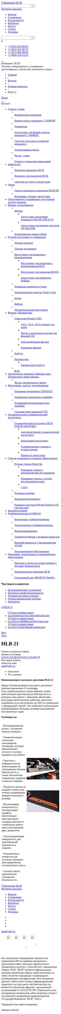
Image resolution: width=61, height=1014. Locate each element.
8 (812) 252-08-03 (10, 657)
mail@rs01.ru (8, 666)
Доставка (13, 32)
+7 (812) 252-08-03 (18, 46)
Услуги (12, 26)
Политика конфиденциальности (25, 593)
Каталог (12, 14)
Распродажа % (16, 20)
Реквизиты (14, 601)
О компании (14, 17)
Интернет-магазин (11, 9)
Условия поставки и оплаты (23, 595)
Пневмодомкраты (17, 86)
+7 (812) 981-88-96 (18, 52)
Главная (12, 74)
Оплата (31, 947)
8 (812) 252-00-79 (30, 657)
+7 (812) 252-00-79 (18, 49)
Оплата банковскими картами (24, 598)
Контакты (13, 23)
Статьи (12, 29)
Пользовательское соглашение (24, 590)
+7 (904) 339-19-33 (18, 55)
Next (3, 635)
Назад (4, 97)
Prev (3, 632)
